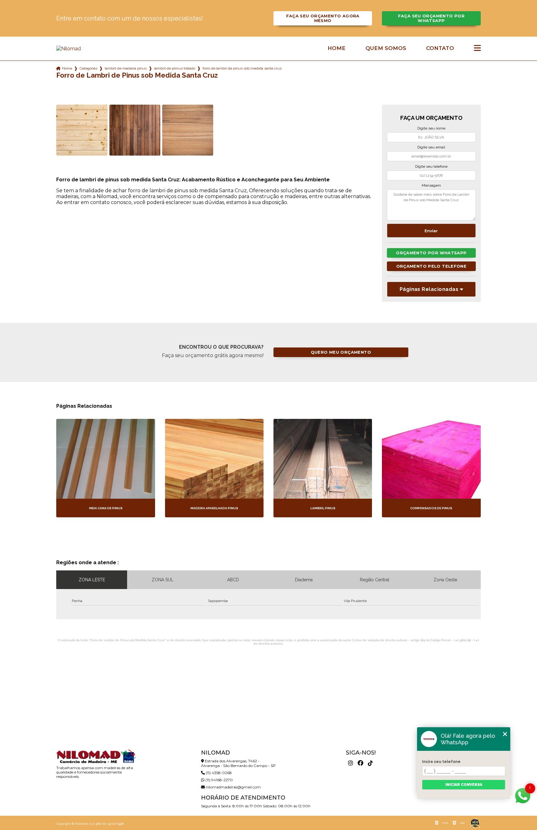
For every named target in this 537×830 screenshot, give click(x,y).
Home (337, 48)
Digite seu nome (431, 128)
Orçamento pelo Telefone (431, 266)
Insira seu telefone (441, 762)
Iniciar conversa (463, 784)
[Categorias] (477, 48)
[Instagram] (350, 763)
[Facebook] (360, 763)
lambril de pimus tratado (174, 68)
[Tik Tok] (370, 763)
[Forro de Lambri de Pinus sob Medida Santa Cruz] (81, 130)
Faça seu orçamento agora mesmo (323, 18)
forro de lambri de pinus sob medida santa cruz (242, 68)
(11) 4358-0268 (218, 772)
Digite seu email (431, 147)
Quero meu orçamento (341, 352)
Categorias (88, 68)
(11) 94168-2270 (218, 780)
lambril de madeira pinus (126, 68)
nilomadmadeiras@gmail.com (233, 787)
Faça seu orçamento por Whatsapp (431, 18)
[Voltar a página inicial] (96, 49)
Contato (440, 48)
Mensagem (431, 185)
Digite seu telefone (431, 166)
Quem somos (385, 48)
